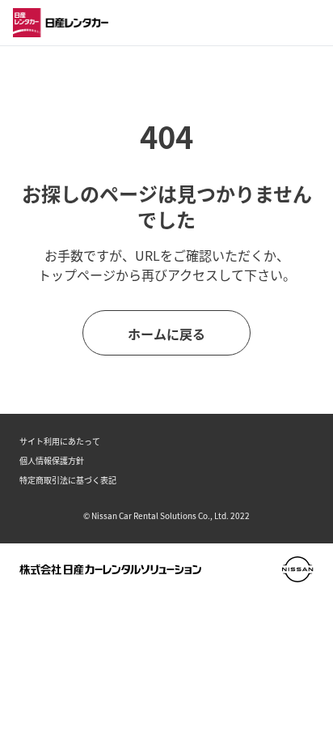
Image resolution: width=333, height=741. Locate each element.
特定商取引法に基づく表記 (67, 480)
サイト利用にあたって (59, 441)
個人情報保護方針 (51, 460)
